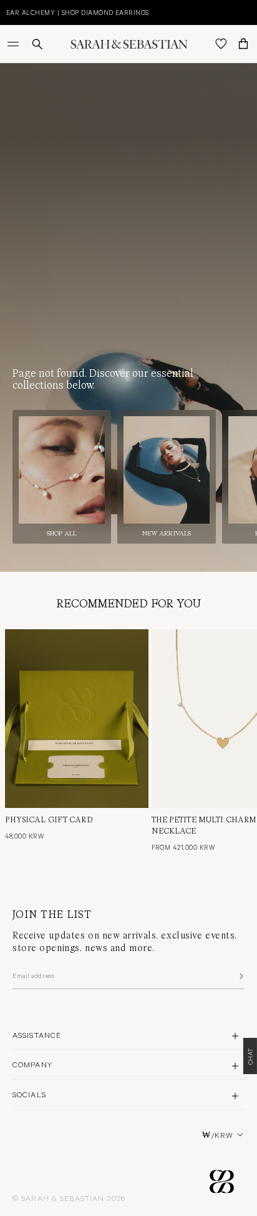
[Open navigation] (14, 43)
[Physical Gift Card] (76, 719)
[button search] (37, 44)
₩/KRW (217, 1135)
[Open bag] (243, 43)
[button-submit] (240, 976)
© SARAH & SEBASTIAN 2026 (68, 1198)
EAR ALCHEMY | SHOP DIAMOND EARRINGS (77, 12)
